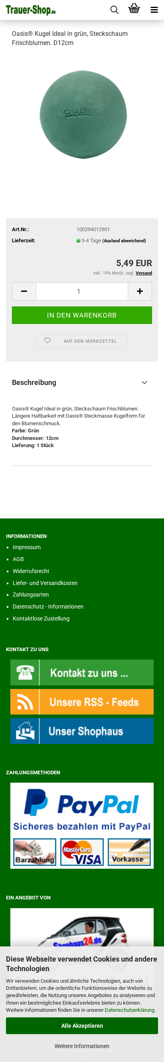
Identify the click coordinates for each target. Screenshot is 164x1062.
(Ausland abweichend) (124, 240)
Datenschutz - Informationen (48, 606)
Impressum (27, 547)
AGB (18, 559)
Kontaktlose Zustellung (41, 618)
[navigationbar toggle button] (154, 10)
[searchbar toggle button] (114, 10)
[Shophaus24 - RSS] (82, 701)
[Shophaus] (82, 731)
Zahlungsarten (31, 594)
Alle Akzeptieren (82, 1026)
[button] (24, 291)
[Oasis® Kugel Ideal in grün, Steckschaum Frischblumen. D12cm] (82, 114)
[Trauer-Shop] (28, 10)
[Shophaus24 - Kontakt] (82, 672)
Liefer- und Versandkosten (45, 583)
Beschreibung (34, 382)
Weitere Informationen (82, 1046)
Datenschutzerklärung (129, 1010)
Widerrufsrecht (31, 571)
